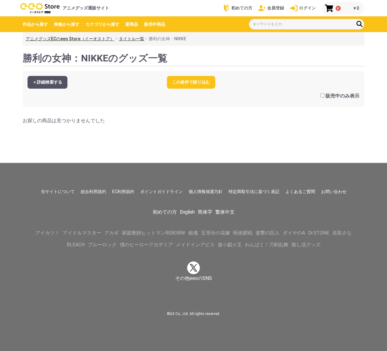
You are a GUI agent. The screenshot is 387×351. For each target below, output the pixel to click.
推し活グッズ (305, 245)
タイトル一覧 (131, 38)
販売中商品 (154, 24)
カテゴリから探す (102, 24)
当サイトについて (58, 191)
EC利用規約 (123, 191)
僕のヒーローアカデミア (146, 245)
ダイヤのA (294, 233)
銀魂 (193, 233)
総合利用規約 (93, 191)
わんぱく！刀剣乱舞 (266, 245)
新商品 (131, 24)
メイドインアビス (195, 245)
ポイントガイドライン (161, 191)
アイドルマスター (82, 233)
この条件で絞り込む (191, 82)
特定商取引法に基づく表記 (254, 191)
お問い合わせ (333, 191)
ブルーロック (102, 245)
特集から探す (67, 24)
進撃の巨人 (267, 233)
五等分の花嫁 (215, 233)
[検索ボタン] (359, 24)
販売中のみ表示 (342, 96)
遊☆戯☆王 (230, 245)
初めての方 (165, 212)
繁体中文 (225, 212)
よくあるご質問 (300, 191)
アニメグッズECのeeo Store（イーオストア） (70, 38)
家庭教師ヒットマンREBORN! (153, 233)
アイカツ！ (47, 233)
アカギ (111, 233)
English (187, 212)
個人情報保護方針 (206, 191)
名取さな (342, 233)
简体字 (205, 212)
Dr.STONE (318, 233)
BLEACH (76, 245)
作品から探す (35, 24)
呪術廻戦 (242, 233)
